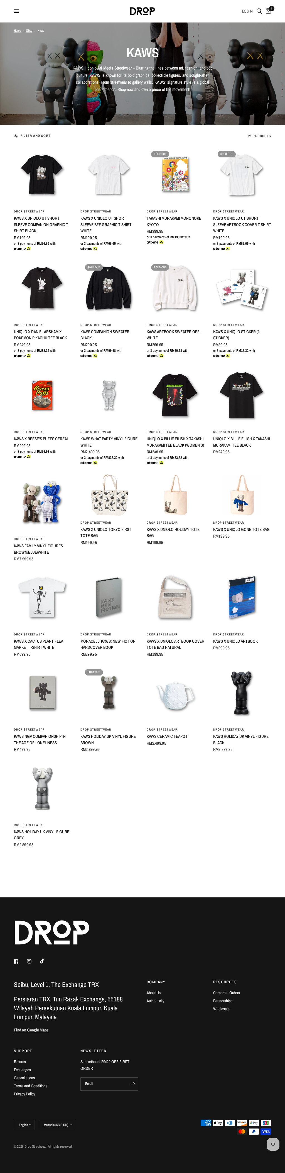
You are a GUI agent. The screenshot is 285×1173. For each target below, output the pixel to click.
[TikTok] (46, 961)
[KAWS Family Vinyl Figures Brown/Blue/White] (43, 503)
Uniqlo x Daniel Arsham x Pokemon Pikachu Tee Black (40, 335)
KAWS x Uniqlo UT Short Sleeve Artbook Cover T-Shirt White (242, 224)
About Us (154, 993)
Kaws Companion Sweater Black (104, 335)
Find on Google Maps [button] (31, 1030)
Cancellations (24, 1078)
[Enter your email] (132, 1084)
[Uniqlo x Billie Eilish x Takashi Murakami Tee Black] (242, 396)
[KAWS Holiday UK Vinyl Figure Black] (242, 694)
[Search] (259, 11)
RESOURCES (225, 982)
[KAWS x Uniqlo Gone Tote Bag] (242, 495)
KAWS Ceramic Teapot (167, 736)
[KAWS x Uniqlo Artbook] (242, 598)
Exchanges (22, 1070)
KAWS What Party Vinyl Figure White (108, 442)
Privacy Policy (24, 1094)
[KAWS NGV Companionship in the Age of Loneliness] (43, 694)
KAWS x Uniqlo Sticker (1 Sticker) (236, 335)
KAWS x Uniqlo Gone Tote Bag (241, 529)
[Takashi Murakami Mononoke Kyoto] (176, 176)
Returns (20, 1062)
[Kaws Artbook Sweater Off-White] (176, 289)
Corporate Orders (226, 993)
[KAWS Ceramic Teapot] (176, 694)
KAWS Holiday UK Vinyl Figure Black (241, 739)
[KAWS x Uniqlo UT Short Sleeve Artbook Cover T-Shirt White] (242, 176)
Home (17, 30)
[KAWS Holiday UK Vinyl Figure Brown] (109, 694)
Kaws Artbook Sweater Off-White (174, 335)
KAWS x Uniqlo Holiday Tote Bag (173, 532)
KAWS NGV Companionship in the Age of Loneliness (40, 739)
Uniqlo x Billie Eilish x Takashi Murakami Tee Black (241, 442)
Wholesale (221, 1009)
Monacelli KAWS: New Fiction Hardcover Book (108, 644)
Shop (29, 30)
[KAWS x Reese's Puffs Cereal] (43, 396)
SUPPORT (23, 1051)
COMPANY (156, 982)
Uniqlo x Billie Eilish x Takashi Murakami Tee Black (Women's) (175, 442)
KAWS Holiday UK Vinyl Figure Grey (41, 835)
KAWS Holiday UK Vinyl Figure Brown (108, 739)
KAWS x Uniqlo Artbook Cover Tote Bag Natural (175, 644)
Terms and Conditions (30, 1086)
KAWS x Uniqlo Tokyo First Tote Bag (105, 532)
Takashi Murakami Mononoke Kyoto (174, 221)
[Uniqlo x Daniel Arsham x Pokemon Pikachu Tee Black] (43, 289)
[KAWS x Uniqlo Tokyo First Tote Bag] (109, 495)
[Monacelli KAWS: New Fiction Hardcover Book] (109, 598)
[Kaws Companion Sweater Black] (109, 289)
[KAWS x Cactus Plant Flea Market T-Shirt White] (43, 598)
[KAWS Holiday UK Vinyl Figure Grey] (43, 789)
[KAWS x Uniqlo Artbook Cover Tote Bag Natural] (176, 598)
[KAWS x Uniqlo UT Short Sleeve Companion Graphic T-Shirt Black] (43, 176)
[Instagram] (33, 961)
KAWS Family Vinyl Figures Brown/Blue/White (38, 549)
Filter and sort (35, 135)
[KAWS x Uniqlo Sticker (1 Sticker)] (242, 289)
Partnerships (222, 1001)
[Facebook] (20, 961)
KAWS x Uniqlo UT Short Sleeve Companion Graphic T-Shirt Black (41, 224)
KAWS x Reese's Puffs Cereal (41, 439)
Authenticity (155, 1001)
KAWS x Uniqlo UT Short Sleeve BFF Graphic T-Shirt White (106, 224)
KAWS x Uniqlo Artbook (235, 641)
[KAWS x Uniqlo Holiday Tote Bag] (176, 495)
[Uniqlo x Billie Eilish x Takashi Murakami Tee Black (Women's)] (176, 396)
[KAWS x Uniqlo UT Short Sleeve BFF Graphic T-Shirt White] (109, 176)
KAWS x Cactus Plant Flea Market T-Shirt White (38, 644)
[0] (267, 11)
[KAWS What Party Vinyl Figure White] (109, 396)
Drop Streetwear (29, 211)
